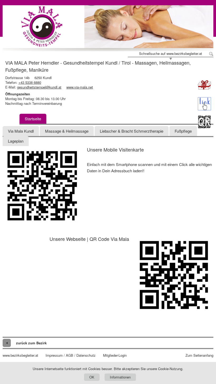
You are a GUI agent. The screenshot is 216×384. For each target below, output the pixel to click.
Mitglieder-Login (115, 355)
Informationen (120, 377)
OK (91, 377)
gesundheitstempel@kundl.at (39, 87)
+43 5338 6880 (29, 82)
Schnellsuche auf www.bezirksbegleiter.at (170, 53)
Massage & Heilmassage (67, 131)
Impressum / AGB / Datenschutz (71, 355)
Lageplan (15, 141)
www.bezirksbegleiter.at (20, 355)
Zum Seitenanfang (199, 355)
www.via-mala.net (79, 87)
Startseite (33, 118)
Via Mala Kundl (21, 131)
